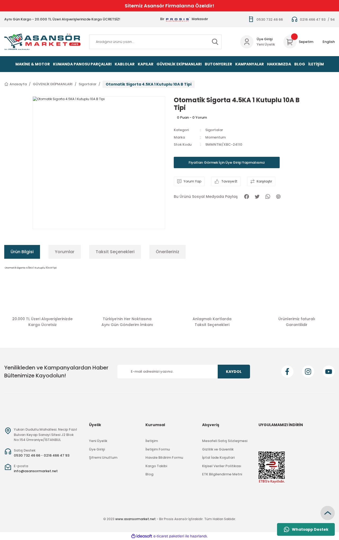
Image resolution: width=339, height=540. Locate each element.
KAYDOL (234, 371)
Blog (149, 474)
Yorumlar (64, 252)
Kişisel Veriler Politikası (221, 465)
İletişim (151, 440)
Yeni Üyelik (266, 44)
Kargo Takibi (156, 465)
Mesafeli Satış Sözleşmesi (224, 440)
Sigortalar (214, 129)
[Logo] (42, 42)
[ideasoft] (141, 536)
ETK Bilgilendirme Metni (222, 474)
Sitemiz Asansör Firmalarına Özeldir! (169, 5)
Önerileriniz (167, 252)
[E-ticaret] (168, 536)
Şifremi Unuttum (103, 457)
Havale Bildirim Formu (164, 457)
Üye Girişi (265, 39)
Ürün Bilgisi (22, 252)
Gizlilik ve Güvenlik (218, 449)
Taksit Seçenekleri (115, 252)
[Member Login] (246, 41)
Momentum (215, 137)
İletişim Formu (157, 449)
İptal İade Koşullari (218, 457)
